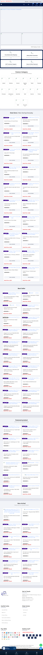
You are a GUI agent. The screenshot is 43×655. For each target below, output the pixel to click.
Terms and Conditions (6, 617)
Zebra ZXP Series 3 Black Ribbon (11, 269)
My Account (25, 609)
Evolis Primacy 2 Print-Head (10, 220)
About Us (3, 612)
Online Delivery (5, 622)
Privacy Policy (4, 615)
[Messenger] (40, 648)
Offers (27, 1)
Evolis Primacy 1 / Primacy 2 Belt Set (12, 254)
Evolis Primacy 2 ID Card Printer (11, 121)
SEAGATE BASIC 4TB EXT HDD (29, 169)
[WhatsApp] (40, 645)
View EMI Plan (4, 609)
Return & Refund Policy (6, 620)
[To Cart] (19, 117)
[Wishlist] (16, 117)
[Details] (19, 293)
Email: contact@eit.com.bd (35, 1)
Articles (24, 615)
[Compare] (18, 117)
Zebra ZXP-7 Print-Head (9, 152)
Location (24, 612)
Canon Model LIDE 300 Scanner (29, 381)
